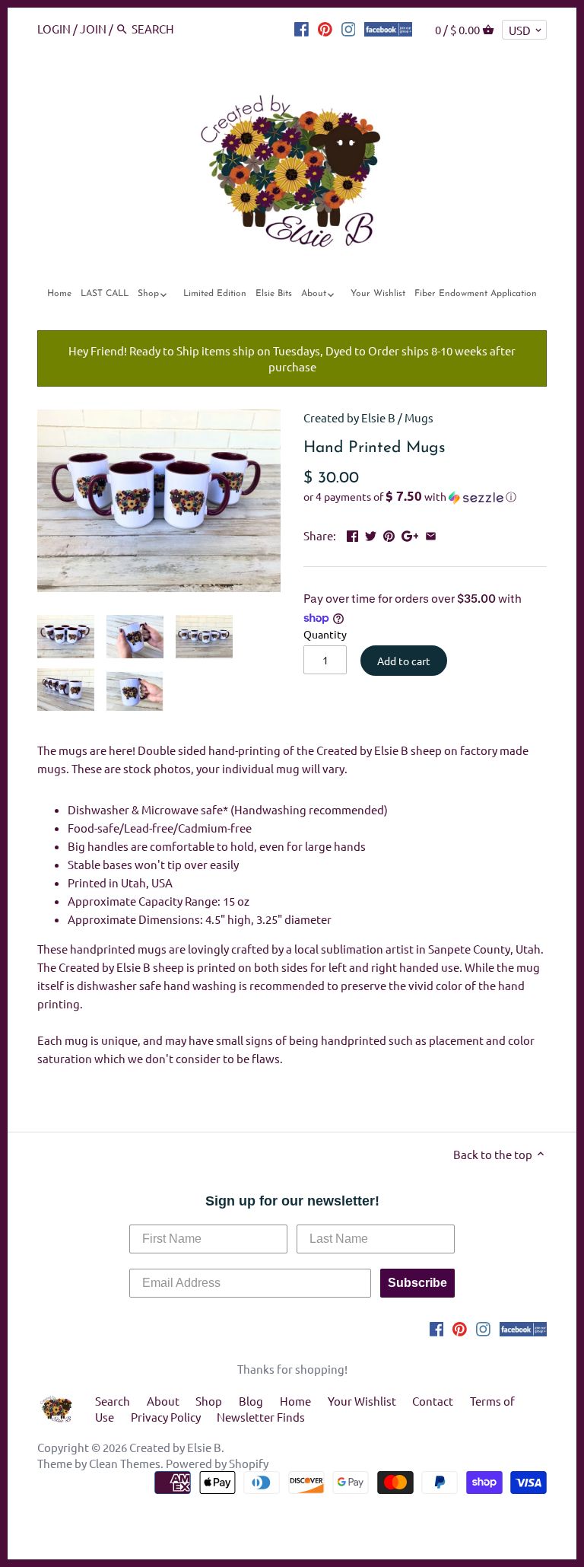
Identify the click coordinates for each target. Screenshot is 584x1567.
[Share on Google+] (410, 534)
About (163, 1400)
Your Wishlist (362, 1400)
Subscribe (417, 1282)
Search (112, 1400)
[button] (425, 497)
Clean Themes (124, 1463)
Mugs (419, 417)
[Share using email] (430, 534)
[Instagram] (348, 28)
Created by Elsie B (349, 417)
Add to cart (403, 660)
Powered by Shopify (217, 1463)
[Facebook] (301, 28)
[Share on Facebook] (352, 534)
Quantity (325, 634)
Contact (432, 1400)
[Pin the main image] (389, 534)
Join (93, 28)
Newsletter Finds (261, 1416)
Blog (251, 1400)
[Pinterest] (325, 28)
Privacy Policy (166, 1416)
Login (54, 28)
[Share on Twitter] (370, 534)
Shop (208, 1400)
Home (295, 1400)
